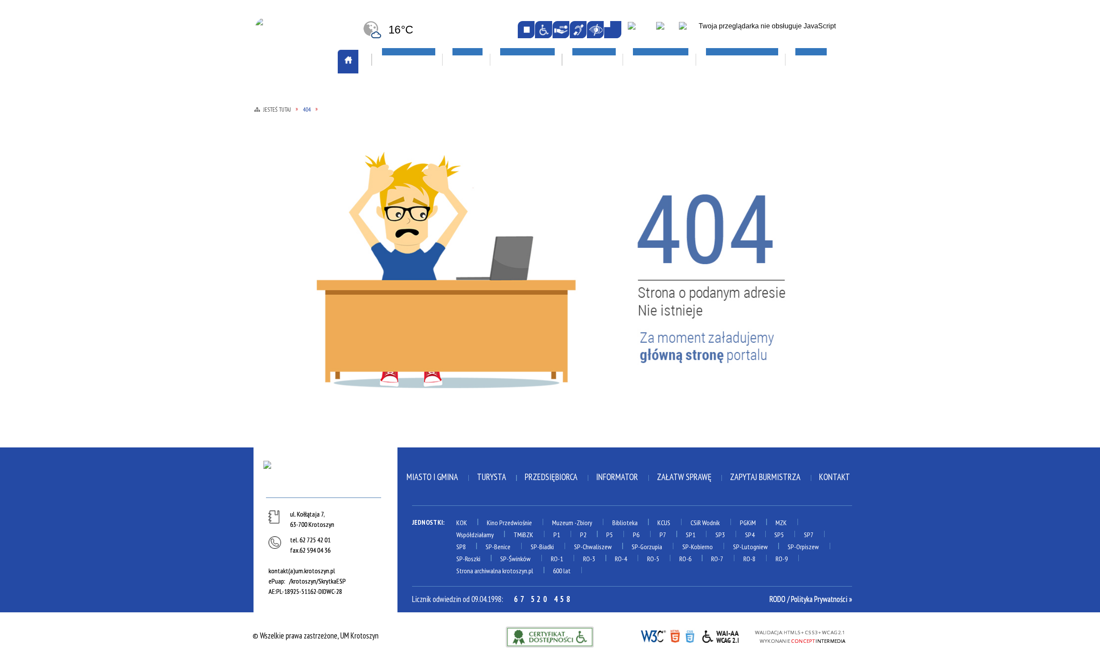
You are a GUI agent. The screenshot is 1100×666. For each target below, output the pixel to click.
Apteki (393, 93)
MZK (781, 522)
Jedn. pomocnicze (407, 177)
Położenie (279, 263)
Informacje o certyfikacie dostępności (550, 637)
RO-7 (717, 558)
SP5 (779, 534)
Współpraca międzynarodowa (311, 323)
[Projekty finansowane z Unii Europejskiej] (665, 30)
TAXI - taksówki (289, 142)
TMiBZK (509, 204)
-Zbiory (583, 522)
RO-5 (653, 558)
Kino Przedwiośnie (509, 522)
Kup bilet (512, 167)
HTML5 (674, 635)
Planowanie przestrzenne (422, 237)
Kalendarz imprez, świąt (542, 93)
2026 (738, 212)
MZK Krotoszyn (288, 118)
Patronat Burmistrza (298, 251)
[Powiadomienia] (612, 29)
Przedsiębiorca (551, 477)
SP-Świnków (515, 558)
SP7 (808, 534)
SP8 (461, 546)
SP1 (690, 534)
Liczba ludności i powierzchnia (313, 167)
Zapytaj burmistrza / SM (419, 360)
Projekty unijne (755, 237)
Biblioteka (625, 522)
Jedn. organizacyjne (411, 189)
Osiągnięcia (282, 239)
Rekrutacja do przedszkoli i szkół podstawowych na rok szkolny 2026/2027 (659, 177)
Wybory (393, 336)
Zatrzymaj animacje (526, 29)
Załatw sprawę (405, 348)
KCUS (663, 522)
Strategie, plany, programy (307, 276)
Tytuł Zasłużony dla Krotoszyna (298, 305)
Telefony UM (400, 286)
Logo (271, 179)
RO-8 (749, 558)
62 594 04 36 (314, 550)
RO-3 (589, 558)
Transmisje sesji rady (414, 299)
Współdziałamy (475, 534)
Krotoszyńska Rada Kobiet (423, 224)
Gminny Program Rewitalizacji (429, 165)
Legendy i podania (525, 179)
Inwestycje (750, 188)
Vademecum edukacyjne (649, 261)
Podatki (393, 261)
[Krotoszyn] (325, 477)
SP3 (720, 534)
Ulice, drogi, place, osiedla (779, 93)
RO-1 (557, 558)
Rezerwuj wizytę (407, 373)
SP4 (750, 534)
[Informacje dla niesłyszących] (578, 29)
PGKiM (748, 522)
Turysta (491, 477)
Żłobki (624, 274)
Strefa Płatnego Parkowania (310, 130)
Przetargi (396, 274)
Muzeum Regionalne (528, 191)
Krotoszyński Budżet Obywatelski (415, 207)
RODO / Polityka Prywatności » (811, 599)
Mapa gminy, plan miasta (301, 191)
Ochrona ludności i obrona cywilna (306, 209)
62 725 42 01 (314, 539)
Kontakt (834, 477)
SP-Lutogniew (750, 546)
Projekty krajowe (758, 225)
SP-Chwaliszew (593, 546)
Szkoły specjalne (640, 249)
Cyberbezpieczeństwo (770, 259)
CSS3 (689, 635)
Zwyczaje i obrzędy (528, 216)
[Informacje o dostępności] (543, 29)
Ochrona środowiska (297, 227)
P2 (583, 534)
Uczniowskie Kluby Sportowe (776, 167)
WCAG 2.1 (721, 635)
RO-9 (782, 558)
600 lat (562, 570)
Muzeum (562, 522)
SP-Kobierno (697, 546)
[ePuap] (640, 30)
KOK (461, 522)
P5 (609, 534)
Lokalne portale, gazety (658, 93)
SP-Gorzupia (647, 546)
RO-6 (685, 558)
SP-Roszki (468, 558)
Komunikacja (287, 93)
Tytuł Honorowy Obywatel (307, 288)
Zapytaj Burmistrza (765, 477)
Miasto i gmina (432, 477)
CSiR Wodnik (705, 522)
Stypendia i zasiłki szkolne (657, 200)
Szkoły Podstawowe (646, 237)
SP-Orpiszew (803, 546)
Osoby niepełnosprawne (418, 249)
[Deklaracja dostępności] (561, 29)
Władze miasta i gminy (416, 323)
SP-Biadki (542, 546)
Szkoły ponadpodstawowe (656, 224)
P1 (556, 534)
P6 (636, 534)
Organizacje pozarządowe (429, 118)
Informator (617, 477)
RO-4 (621, 558)
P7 (663, 534)
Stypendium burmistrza (652, 212)
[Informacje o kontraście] (595, 29)
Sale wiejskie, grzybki (537, 118)
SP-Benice (498, 546)
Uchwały (395, 311)
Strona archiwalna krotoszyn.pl (494, 570)
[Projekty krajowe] (689, 30)
